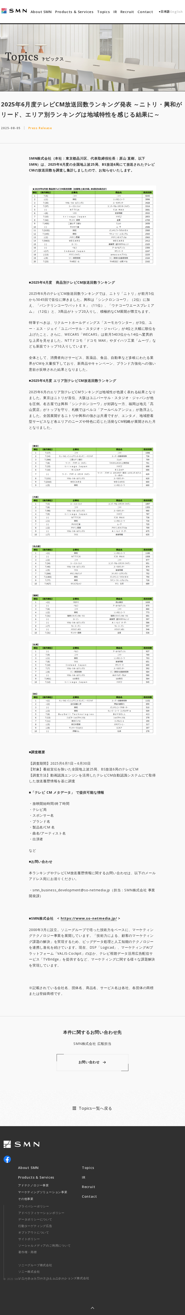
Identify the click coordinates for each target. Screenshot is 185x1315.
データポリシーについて (35, 1219)
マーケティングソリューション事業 (42, 1192)
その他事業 (25, 1199)
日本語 (165, 11)
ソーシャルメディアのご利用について (44, 1245)
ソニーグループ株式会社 (35, 1265)
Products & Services (74, 11)
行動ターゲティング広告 (35, 1226)
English (176, 11)
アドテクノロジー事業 (33, 1185)
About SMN (41, 11)
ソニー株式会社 (29, 1272)
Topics (103, 11)
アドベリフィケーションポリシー (41, 1213)
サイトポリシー (29, 1239)
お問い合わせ (89, 1062)
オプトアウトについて (33, 1232)
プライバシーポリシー (33, 1206)
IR (115, 11)
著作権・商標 (27, 1252)
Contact (145, 11)
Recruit (127, 11)
